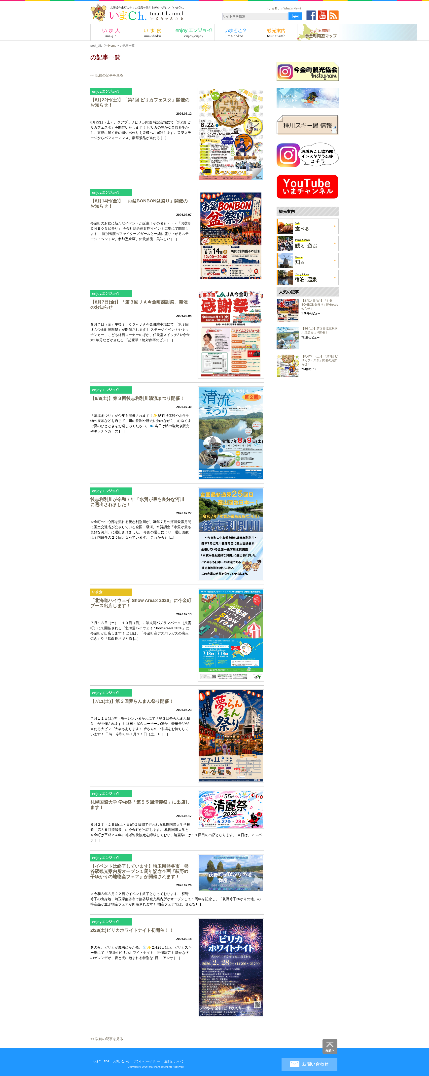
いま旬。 (275, 8)
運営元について (173, 1061)
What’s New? (292, 8)
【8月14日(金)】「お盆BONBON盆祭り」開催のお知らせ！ (319, 304)
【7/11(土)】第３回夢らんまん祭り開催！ (132, 701)
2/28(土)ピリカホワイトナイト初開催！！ (132, 930)
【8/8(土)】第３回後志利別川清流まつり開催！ (137, 398)
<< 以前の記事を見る (106, 75)
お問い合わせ (121, 1061)
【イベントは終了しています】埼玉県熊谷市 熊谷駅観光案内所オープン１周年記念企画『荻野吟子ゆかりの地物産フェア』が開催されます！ (139, 871)
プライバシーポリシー (147, 1061)
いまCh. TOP (101, 1061)
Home (112, 45)
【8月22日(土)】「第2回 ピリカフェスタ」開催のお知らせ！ (319, 360)
